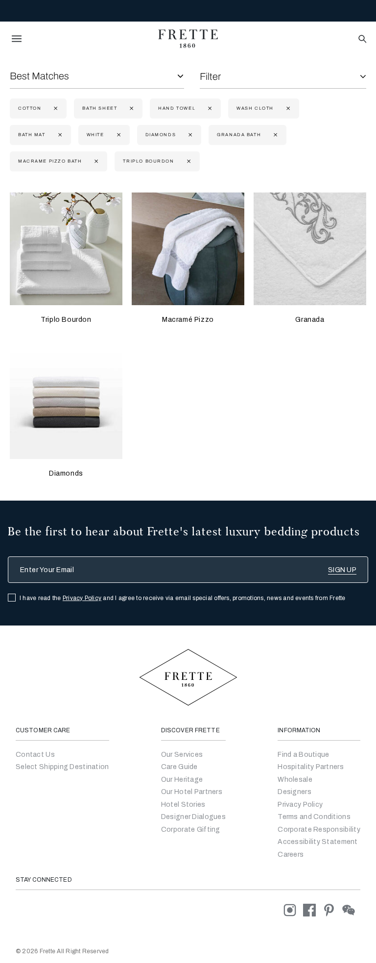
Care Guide (179, 766)
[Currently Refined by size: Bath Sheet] (130, 108)
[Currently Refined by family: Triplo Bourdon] (187, 161)
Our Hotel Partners (191, 791)
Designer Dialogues (193, 816)
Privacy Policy (82, 598)
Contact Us (35, 754)
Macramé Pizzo (188, 319)
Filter (210, 76)
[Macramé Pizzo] (188, 249)
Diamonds (66, 473)
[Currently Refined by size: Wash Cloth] (287, 108)
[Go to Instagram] (293, 910)
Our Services (182, 754)
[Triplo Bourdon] (66, 249)
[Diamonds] (66, 402)
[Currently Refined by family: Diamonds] (189, 135)
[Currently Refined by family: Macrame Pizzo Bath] (95, 161)
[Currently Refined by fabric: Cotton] (54, 108)
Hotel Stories (183, 804)
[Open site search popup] (361, 39)
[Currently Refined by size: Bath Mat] (59, 135)
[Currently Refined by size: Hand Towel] (208, 108)
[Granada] (310, 249)
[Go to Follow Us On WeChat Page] (351, 910)
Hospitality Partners (311, 766)
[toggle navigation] (17, 39)
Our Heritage (182, 779)
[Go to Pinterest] (332, 910)
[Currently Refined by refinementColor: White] (117, 135)
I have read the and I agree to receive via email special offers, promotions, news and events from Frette (183, 598)
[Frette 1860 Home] (188, 38)
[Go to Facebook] (313, 910)
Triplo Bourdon (66, 319)
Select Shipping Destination (62, 766)
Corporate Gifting (190, 829)
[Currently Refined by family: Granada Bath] (274, 135)
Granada (309, 319)
